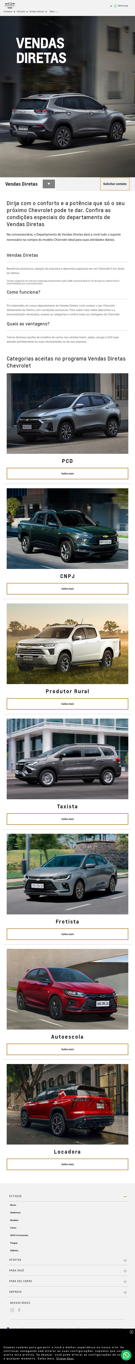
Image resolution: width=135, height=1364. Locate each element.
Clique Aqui (65, 1358)
